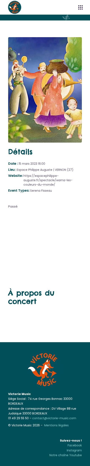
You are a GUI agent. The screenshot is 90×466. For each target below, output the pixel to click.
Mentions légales (56, 425)
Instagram (74, 450)
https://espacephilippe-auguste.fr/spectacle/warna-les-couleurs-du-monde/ (47, 180)
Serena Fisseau (41, 191)
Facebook (75, 445)
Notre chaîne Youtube (65, 455)
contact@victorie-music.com (54, 418)
